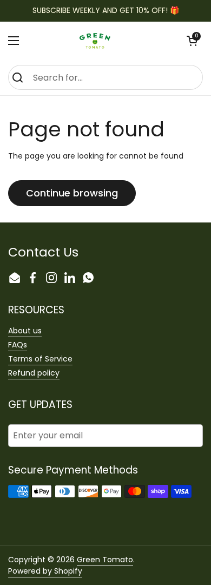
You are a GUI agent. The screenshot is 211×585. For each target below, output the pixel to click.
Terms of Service (40, 358)
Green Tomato (105, 559)
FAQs (17, 344)
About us (25, 330)
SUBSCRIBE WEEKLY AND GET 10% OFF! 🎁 (105, 10)
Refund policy (34, 372)
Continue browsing (72, 193)
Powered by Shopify (45, 571)
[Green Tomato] (100, 40)
